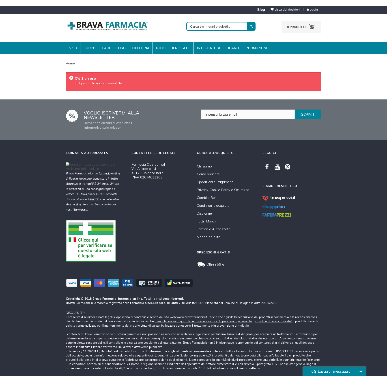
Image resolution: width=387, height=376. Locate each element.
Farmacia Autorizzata (213, 229)
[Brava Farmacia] (107, 25)
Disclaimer (205, 213)
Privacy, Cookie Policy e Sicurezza (223, 190)
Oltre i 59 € (215, 264)
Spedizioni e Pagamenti (215, 182)
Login (314, 9)
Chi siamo (204, 166)
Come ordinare (208, 174)
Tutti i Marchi (206, 221)
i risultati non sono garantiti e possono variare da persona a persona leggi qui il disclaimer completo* (223, 321)
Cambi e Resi (207, 198)
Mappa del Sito (208, 237)
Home (70, 63)
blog (261, 9)
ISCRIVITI (308, 114)
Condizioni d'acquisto (213, 205)
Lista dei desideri (287, 9)
